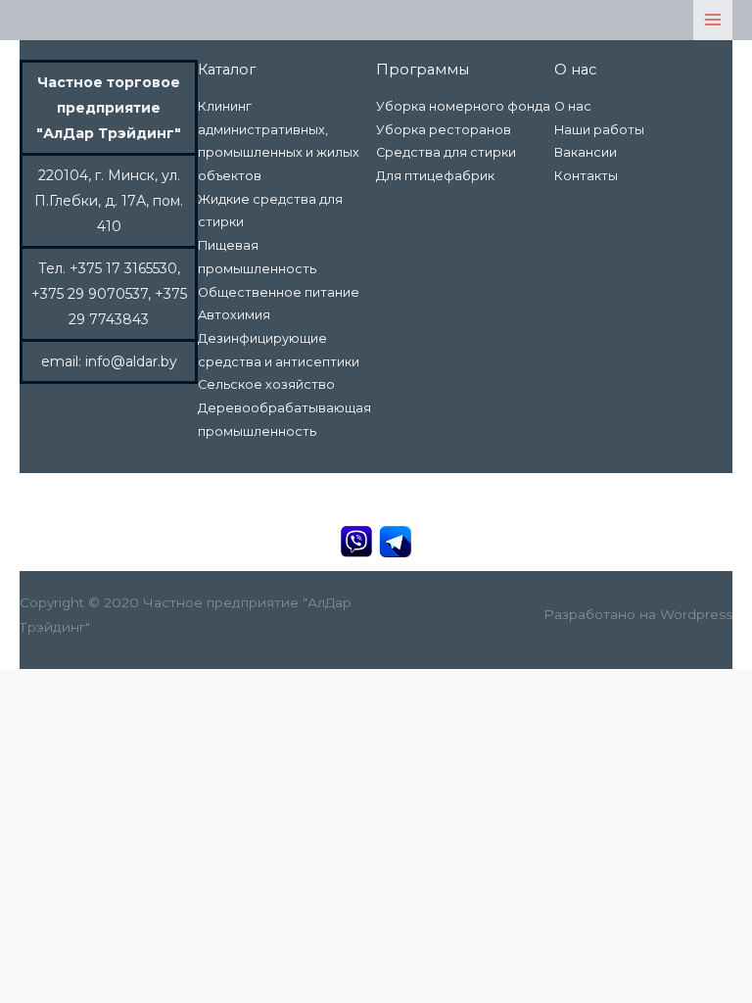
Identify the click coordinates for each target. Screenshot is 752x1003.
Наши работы (599, 129)
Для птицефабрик (435, 175)
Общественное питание (278, 292)
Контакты (586, 175)
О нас (572, 106)
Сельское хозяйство (266, 384)
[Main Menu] (713, 20)
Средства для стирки (446, 152)
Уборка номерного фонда (463, 106)
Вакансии (585, 152)
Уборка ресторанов (443, 129)
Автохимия (234, 315)
